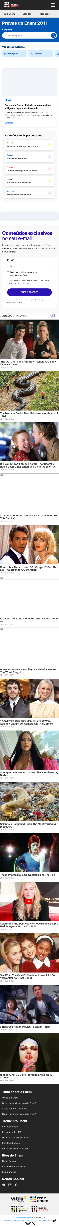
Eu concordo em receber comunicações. (24, 274)
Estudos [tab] (27, 13)
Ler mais (9, 123)
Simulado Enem (10, 1126)
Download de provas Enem (15, 1137)
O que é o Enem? (10, 1097)
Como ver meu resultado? (15, 1108)
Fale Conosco (9, 1172)
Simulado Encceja (11, 1143)
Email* (10, 260)
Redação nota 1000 (11, 1132)
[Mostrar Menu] (52, 5)
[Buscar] (53, 35)
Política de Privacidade (18, 283)
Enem (8, 100)
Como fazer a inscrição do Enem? (19, 1103)
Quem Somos (9, 1161)
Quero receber (29, 292)
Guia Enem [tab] (9, 13)
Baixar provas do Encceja (15, 1148)
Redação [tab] (45, 13)
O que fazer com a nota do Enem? (19, 1114)
